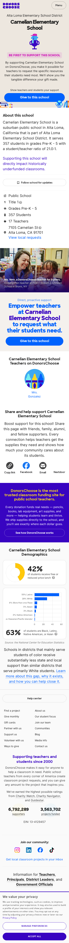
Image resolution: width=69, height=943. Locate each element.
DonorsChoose (11, 5)
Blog (37, 734)
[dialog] (34, 917)
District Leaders (40, 879)
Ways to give (11, 746)
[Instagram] (17, 850)
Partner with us (12, 728)
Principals (15, 879)
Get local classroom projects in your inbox (34, 859)
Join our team (43, 722)
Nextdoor (59, 472)
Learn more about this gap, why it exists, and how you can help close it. (36, 676)
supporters (18, 811)
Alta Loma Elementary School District (34, 15)
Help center (34, 698)
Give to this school (34, 97)
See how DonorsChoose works (34, 532)
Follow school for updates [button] (36, 182)
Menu (58, 5)
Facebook (26, 472)
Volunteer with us (14, 740)
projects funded (51, 811)
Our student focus (45, 716)
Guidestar (37, 800)
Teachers (47, 874)
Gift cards (9, 722)
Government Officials (34, 884)
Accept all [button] (34, 936)
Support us (10, 734)
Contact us (41, 746)
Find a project (12, 710)
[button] (9, 467)
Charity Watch (25, 796)
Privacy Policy (10, 917)
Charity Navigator (48, 796)
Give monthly (11, 716)
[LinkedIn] (29, 850)
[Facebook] (40, 850)
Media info (41, 740)
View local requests (24, 237)
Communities (42, 728)
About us (40, 710)
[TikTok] (52, 850)
